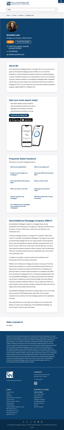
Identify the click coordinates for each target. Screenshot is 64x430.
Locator (14, 15)
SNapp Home (10, 392)
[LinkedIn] (35, 422)
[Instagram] (41, 422)
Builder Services (38, 397)
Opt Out (36, 405)
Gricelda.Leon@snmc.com (16, 54)
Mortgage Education (39, 401)
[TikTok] (31, 422)
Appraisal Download (11, 412)
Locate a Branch (38, 395)
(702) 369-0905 (13, 51)
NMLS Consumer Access (12, 401)
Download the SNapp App (19, 115)
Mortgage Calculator (39, 399)
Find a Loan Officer (39, 394)
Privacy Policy (10, 399)
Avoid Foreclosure (39, 403)
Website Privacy (10, 414)
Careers (8, 394)
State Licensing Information (13, 397)
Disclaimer (9, 395)
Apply (10, 42)
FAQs (9, 9)
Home (8, 15)
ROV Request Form (11, 408)
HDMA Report (10, 403)
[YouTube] (38, 422)
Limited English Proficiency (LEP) (15, 406)
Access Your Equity (23, 42)
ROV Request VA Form (12, 410)
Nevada (21, 15)
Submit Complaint (39, 406)
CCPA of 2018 (10, 405)
